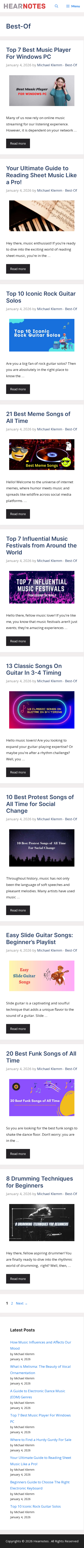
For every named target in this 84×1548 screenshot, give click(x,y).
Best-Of (71, 65)
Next (22, 1303)
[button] (56, 6)
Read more (18, 143)
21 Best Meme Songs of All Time (38, 417)
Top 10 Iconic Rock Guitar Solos (41, 297)
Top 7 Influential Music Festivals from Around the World (41, 545)
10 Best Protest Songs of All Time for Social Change (40, 804)
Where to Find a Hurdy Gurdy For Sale (40, 1439)
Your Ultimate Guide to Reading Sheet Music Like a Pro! (41, 175)
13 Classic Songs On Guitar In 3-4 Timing (34, 669)
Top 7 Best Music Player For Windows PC (38, 53)
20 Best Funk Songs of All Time (41, 1057)
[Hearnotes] (24, 6)
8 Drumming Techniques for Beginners (39, 1182)
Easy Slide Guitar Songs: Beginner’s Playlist (39, 938)
